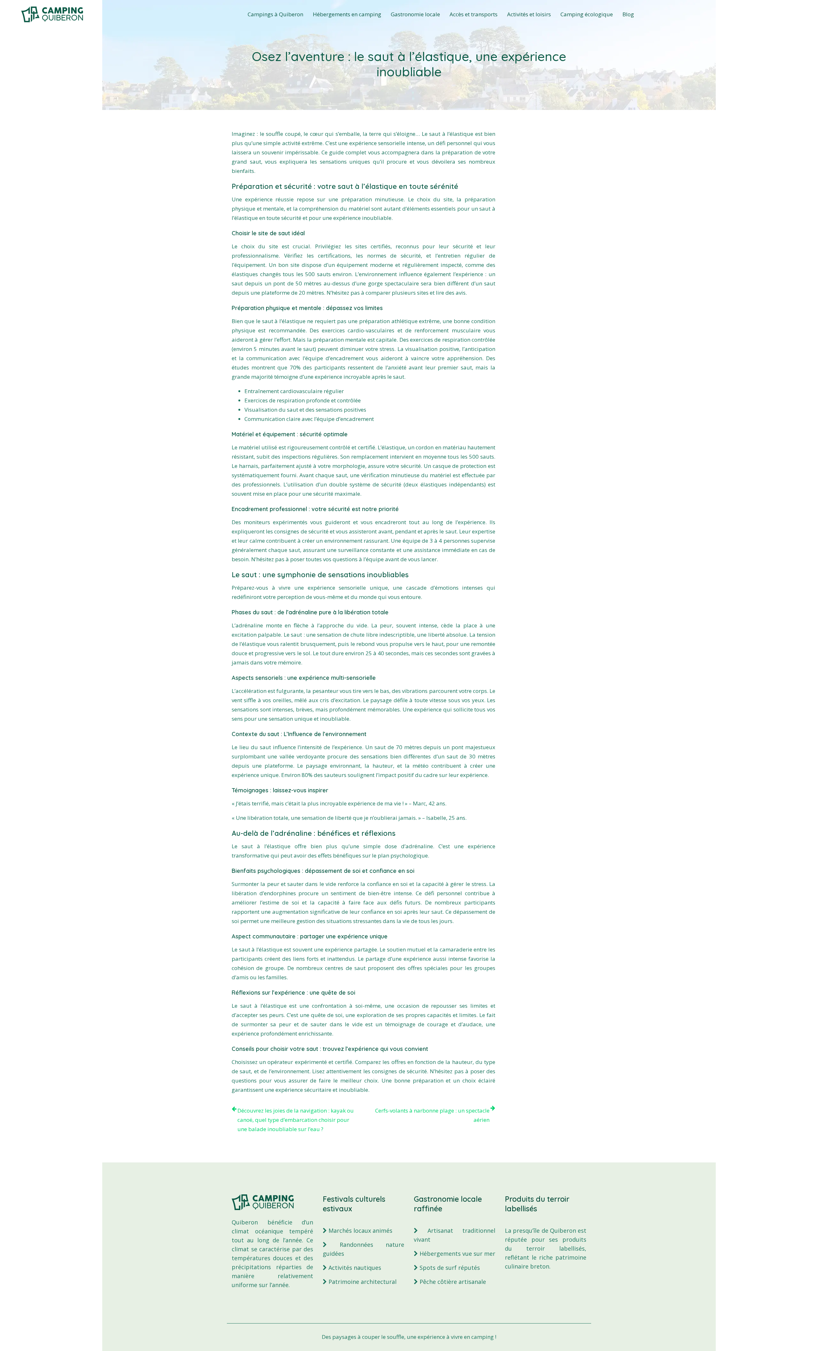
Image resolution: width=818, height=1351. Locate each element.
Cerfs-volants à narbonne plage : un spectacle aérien (432, 1115)
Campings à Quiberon (275, 14)
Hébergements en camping (347, 14)
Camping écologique (586, 14)
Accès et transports (474, 14)
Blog (628, 14)
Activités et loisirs (529, 14)
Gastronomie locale (415, 14)
